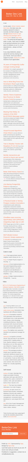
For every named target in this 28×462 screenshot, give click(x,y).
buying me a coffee (19, 57)
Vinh (9, 443)
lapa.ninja (11, 445)
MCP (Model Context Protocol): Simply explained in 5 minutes (13, 237)
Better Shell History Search (12, 171)
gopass (5, 330)
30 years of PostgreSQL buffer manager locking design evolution (13, 67)
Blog (26, 1)
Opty (21, 443)
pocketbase (6, 389)
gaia (4, 305)
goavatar (5, 350)
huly (4, 403)
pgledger (5, 276)
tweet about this (12, 416)
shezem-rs (6, 264)
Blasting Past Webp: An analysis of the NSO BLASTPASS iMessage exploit (13, 114)
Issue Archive (19, 1)
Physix (5, 259)
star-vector (6, 314)
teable (5, 385)
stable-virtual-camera (8, 310)
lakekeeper (6, 336)
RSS (13, 1)
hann (4, 255)
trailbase (5, 373)
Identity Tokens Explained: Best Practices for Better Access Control (12, 97)
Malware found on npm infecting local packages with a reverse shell (12, 35)
